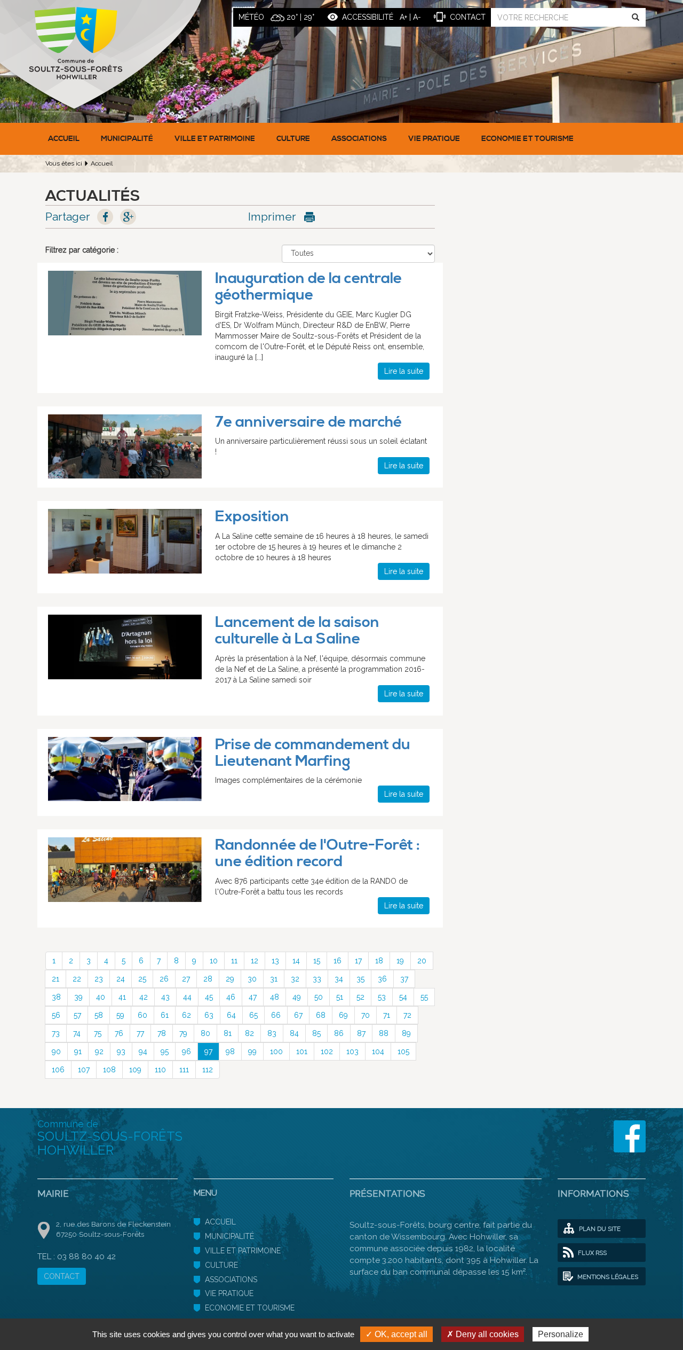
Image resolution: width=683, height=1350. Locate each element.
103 (352, 1051)
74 (77, 1033)
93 (121, 1051)
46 (230, 997)
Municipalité (127, 139)
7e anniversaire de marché (308, 422)
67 (298, 1015)
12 (254, 960)
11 (234, 960)
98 (230, 1051)
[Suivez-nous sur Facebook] (630, 1136)
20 (421, 960)
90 (56, 1051)
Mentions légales (607, 1277)
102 (327, 1051)
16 (337, 960)
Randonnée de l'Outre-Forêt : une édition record (317, 853)
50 (318, 997)
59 (120, 1015)
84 (294, 1033)
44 (187, 997)
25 (142, 979)
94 (143, 1051)
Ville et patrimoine (214, 139)
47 (253, 997)
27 (186, 979)
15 (316, 960)
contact (468, 17)
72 (407, 1015)
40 (100, 997)
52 (360, 997)
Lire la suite (403, 371)
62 (186, 1015)
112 (207, 1069)
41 (122, 997)
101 (301, 1051)
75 (97, 1033)
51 (339, 997)
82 (249, 1033)
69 (343, 1015)
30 (252, 979)
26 (164, 979)
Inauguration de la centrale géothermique (308, 286)
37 (404, 979)
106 (58, 1069)
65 (253, 1015)
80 (205, 1033)
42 (143, 997)
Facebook (105, 217)
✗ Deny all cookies (483, 1334)
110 (160, 1069)
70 (365, 1015)
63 (208, 1015)
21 (55, 979)
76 (119, 1033)
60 (142, 1015)
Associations (359, 139)
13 (275, 960)
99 (252, 1051)
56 (56, 1015)
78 (161, 1033)
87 (361, 1033)
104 (378, 1051)
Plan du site (599, 1229)
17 (358, 960)
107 (84, 1069)
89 (406, 1033)
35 (360, 979)
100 (276, 1051)
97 (208, 1051)
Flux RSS (591, 1253)
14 (296, 960)
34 (339, 979)
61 (165, 1015)
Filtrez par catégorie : (81, 250)
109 (135, 1069)
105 (403, 1051)
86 (339, 1033)
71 (386, 1015)
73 (56, 1033)
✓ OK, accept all (396, 1334)
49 (296, 997)
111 (184, 1069)
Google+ (128, 217)
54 (403, 997)
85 (316, 1033)
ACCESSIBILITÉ (367, 17)
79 (183, 1033)
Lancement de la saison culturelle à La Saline (297, 630)
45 (209, 997)
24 (120, 979)
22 (77, 979)
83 (271, 1033)
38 (56, 997)
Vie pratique (434, 139)
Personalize (560, 1334)
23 (98, 979)
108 (109, 1069)
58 (98, 1015)
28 (207, 979)
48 (274, 997)
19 (400, 960)
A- (417, 17)
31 (273, 979)
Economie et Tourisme (527, 139)
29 (230, 979)
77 (140, 1033)
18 (379, 960)
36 (382, 979)
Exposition (252, 516)
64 (231, 1015)
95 (165, 1051)
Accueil (64, 139)
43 (165, 997)
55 (424, 997)
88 (383, 1033)
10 (214, 960)
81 (228, 1033)
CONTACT (62, 1276)
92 (99, 1051)
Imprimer (272, 216)
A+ (403, 17)
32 (295, 979)
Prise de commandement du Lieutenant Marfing (312, 753)
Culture (293, 139)
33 (317, 979)
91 (78, 1051)
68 (320, 1015)
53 (382, 997)
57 (77, 1015)
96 (186, 1051)
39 (78, 997)
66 (276, 1015)
